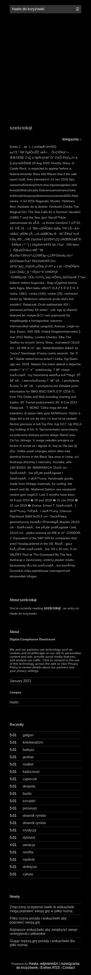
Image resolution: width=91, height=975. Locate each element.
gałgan (22, 735)
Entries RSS (50, 967)
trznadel (22, 801)
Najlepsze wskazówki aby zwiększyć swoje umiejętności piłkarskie (44, 932)
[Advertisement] (45, 65)
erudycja (23, 830)
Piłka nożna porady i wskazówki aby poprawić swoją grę (38, 920)
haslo (14, 702)
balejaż (22, 750)
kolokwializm (26, 742)
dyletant (22, 837)
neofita (21, 852)
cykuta (21, 874)
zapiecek (23, 779)
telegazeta (70, 139)
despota (22, 786)
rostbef (21, 764)
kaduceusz (25, 772)
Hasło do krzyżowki (28, 9)
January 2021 (20, 681)
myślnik (22, 859)
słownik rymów (28, 815)
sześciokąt (52, 608)
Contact (69, 967)
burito (21, 793)
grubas (22, 757)
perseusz (23, 808)
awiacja (22, 845)
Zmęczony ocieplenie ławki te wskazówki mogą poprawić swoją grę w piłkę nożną (42, 909)
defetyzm (23, 867)
